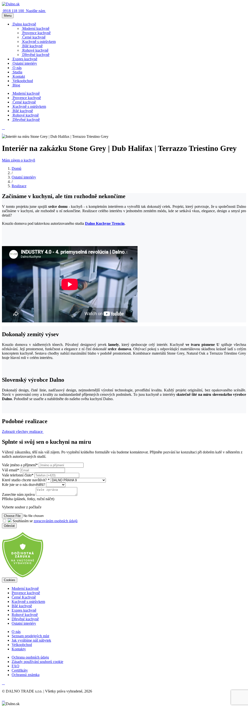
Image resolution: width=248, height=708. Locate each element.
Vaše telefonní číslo (17, 475)
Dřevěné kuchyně (25, 619)
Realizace (19, 186)
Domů (16, 168)
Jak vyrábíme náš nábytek (31, 640)
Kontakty (19, 649)
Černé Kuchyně (24, 597)
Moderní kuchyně (25, 588)
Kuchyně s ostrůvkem (28, 601)
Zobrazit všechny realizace (23, 431)
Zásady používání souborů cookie (37, 662)
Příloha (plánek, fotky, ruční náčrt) (28, 499)
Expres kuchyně (24, 610)
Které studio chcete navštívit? (26, 480)
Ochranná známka (25, 675)
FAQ (15, 666)
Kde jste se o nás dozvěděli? (24, 484)
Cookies (9, 580)
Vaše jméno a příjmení (20, 465)
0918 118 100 (14, 11)
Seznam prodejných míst (30, 636)
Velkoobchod (22, 645)
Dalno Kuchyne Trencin (104, 223)
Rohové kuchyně (25, 615)
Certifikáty (20, 670)
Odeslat (9, 526)
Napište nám (36, 11)
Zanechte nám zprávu (18, 494)
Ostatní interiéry (24, 177)
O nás (16, 632)
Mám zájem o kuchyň (18, 160)
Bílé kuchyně (22, 606)
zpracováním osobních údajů (56, 521)
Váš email (10, 470)
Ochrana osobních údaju (30, 657)
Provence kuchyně (26, 593)
